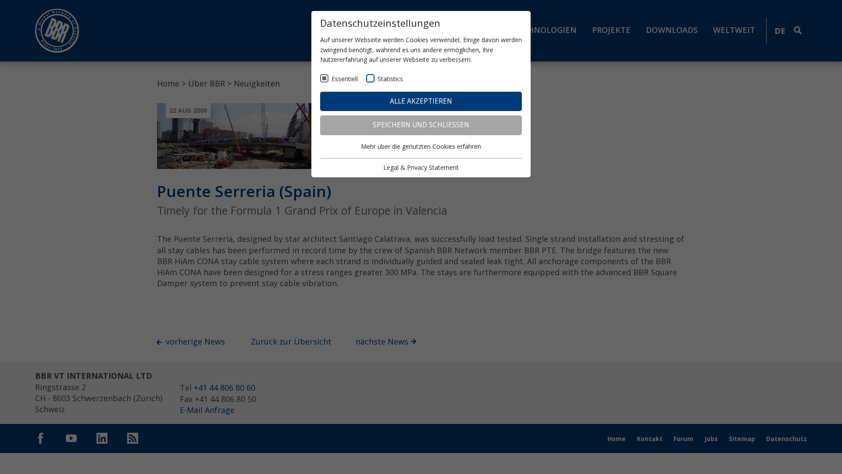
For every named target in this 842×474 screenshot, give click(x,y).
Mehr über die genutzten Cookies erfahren (421, 146)
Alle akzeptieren (421, 101)
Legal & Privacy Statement (421, 167)
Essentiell (345, 78)
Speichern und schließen (421, 124)
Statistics (390, 78)
